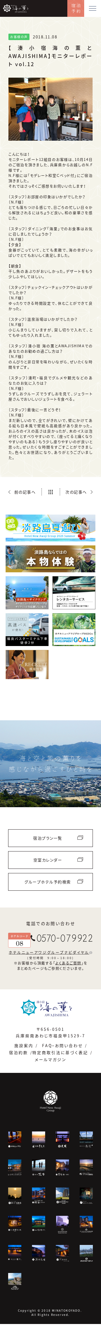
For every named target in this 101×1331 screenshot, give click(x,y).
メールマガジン (50, 1059)
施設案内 (23, 1045)
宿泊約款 (18, 1052)
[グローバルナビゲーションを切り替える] (92, 8)
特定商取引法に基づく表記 (60, 1052)
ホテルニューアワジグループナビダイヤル (49, 952)
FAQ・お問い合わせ (62, 1045)
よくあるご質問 (68, 963)
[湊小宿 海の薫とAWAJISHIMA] (50, 1007)
